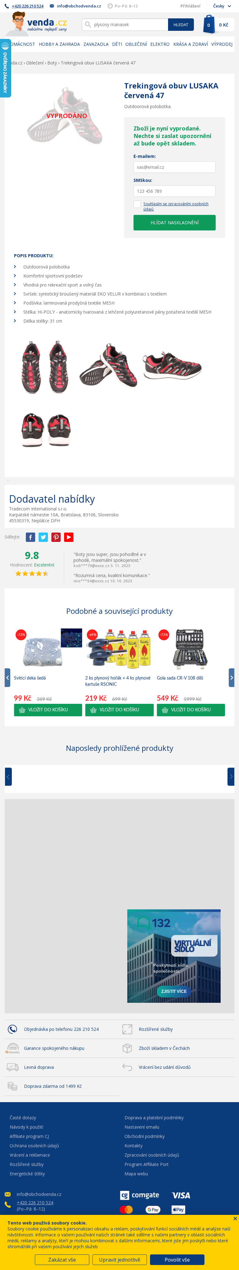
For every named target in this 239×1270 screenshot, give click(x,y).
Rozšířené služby (156, 1029)
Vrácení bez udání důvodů (165, 1067)
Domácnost (21, 44)
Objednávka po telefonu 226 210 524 (61, 1029)
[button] (48, 710)
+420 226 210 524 (27, 6)
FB (30, 537)
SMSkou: (143, 180)
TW (43, 537)
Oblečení (136, 44)
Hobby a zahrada (59, 44)
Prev (13, 777)
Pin (56, 537)
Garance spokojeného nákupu (54, 1048)
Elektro (160, 44)
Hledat (181, 24)
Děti (117, 44)
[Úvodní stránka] (36, 23)
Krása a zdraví (190, 44)
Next (229, 777)
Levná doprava (39, 1067)
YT (68, 537)
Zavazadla (96, 44)
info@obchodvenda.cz (79, 6)
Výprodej (221, 44)
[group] (48, 672)
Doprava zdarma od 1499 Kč (53, 1086)
